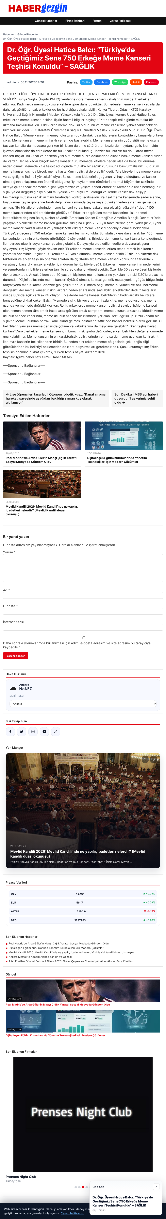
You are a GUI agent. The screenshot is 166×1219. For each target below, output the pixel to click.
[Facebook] (10, 731)
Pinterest (151, 82)
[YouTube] (44, 731)
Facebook (102, 82)
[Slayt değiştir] (75, 1187)
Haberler (8, 34)
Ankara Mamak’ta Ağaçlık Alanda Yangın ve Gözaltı (40, 956)
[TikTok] (55, 731)
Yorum (9, 552)
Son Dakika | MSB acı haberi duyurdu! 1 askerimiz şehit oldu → (136, 398)
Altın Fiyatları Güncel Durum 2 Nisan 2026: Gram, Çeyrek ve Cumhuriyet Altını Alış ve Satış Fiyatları (71, 961)
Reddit (136, 82)
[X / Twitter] (21, 731)
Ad (6, 590)
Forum (97, 20)
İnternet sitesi (13, 622)
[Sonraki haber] (153, 759)
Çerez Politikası (120, 20)
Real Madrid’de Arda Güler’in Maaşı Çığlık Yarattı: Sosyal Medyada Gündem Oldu (59, 943)
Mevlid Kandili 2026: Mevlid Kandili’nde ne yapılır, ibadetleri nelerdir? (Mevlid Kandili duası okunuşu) (71, 952)
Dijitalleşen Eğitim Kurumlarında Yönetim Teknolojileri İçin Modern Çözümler (56, 947)
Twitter (86, 82)
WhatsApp (120, 82)
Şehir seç (17, 695)
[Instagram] (33, 731)
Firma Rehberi (75, 20)
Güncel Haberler (46, 20)
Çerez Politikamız (72, 1213)
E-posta (10, 606)
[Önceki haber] (145, 759)
